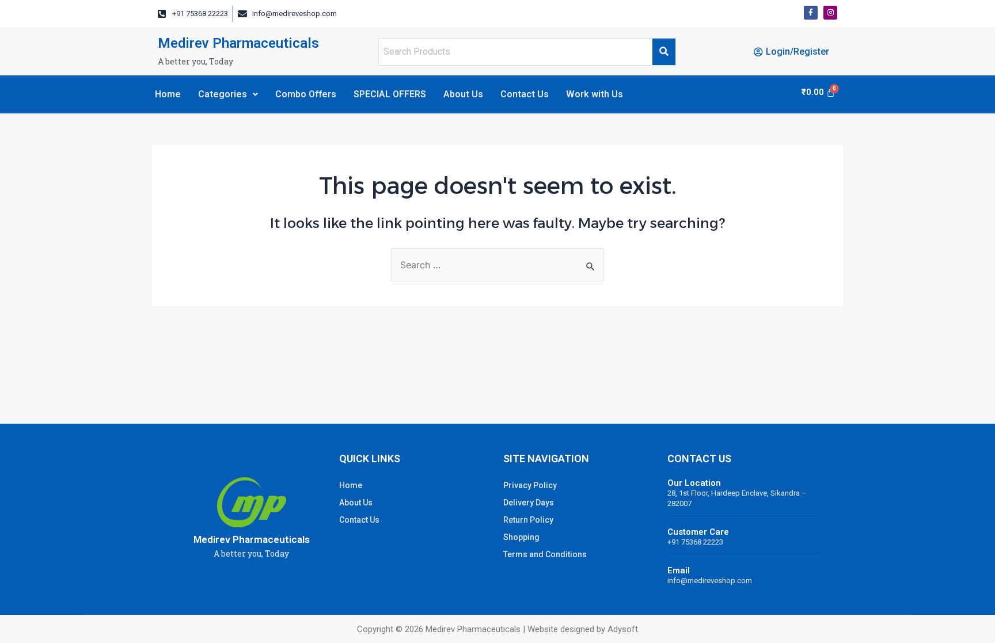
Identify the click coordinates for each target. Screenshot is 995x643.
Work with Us (594, 94)
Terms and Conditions (545, 554)
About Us (463, 94)
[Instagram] (830, 13)
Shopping (521, 537)
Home (168, 94)
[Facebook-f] (811, 13)
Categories (222, 94)
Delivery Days (528, 502)
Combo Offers (305, 94)
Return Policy (528, 519)
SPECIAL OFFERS (390, 94)
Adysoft (622, 629)
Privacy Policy (530, 485)
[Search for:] (497, 265)
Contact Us (524, 94)
